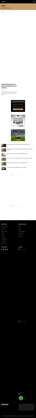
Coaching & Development (4, 226)
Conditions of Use (21, 236)
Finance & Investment (4, 239)
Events (2, 229)
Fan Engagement (3, 238)
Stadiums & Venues (4, 243)
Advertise (20, 229)
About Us (20, 226)
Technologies (3, 234)
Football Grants (3, 241)
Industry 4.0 (2, 236)
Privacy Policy (20, 234)
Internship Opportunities (22, 231)
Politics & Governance (4, 231)
